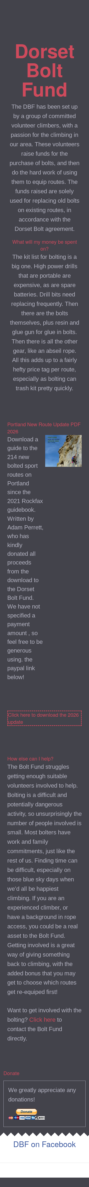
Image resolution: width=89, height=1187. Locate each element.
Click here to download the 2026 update (43, 718)
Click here (42, 1019)
